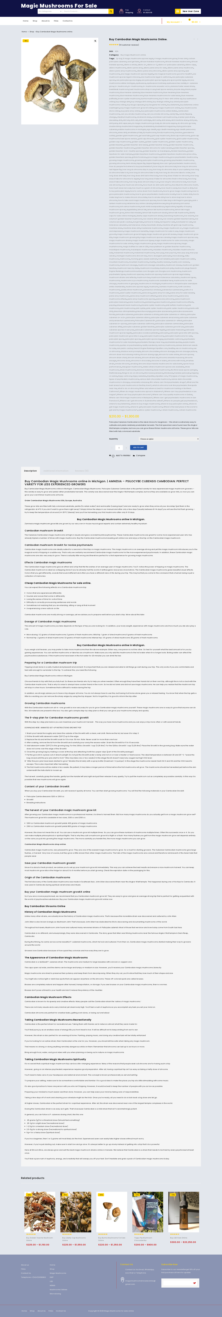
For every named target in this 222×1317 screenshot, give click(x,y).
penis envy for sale (160, 293)
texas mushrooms (162, 370)
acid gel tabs (133, 61)
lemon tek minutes (133, 212)
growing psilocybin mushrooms (149, 160)
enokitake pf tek (135, 132)
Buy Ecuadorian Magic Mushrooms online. (194, 39)
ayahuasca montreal (156, 83)
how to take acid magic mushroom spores (137, 200)
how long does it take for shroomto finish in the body (163, 179)
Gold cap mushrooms (180, 135)
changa (112, 117)
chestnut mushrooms (126, 117)
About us (25, 1265)
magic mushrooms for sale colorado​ (171, 240)
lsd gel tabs (138, 222)
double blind (115, 126)
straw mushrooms (128, 370)
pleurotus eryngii (143, 311)
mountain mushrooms (139, 262)
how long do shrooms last (165, 166)
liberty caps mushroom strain (150, 216)
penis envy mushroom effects (143, 296)
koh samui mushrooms (130, 206)
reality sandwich (149, 345)
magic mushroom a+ (172, 228)
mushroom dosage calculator (151, 265)
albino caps (190, 64)
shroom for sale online (169, 354)
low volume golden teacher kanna (178, 219)
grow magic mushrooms (158, 157)
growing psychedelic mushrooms (179, 160)
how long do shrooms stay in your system (171, 169)
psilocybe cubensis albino (138, 317)
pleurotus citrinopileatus (125, 311)
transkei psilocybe (182, 373)
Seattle (171, 348)
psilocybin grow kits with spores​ (183, 333)
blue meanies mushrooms (131, 95)
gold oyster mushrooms (187, 138)
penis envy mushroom (119, 296)
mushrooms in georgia (128, 283)
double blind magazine (131, 126)
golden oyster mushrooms (181, 142)
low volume (189, 216)
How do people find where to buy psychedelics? (130, 166)
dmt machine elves (180, 120)
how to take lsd (164, 200)
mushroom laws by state (128, 268)
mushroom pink (167, 268)
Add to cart (138, 447)
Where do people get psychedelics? (180, 400)
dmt (120, 120)
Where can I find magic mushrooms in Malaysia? (131, 397)
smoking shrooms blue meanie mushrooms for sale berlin (156, 363)
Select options (29, 1246)
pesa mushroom (162, 302)
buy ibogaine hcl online (155, 105)
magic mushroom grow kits (46, 523)
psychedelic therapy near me (150, 342)
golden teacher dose (158, 145)
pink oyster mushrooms (177, 308)
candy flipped (185, 114)
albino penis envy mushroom (180, 68)
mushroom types (188, 277)
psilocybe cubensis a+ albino (173, 314)
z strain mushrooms (187, 410)
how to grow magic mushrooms (177, 191)
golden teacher (116, 145)
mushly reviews (163, 262)
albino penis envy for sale (155, 68)
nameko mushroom (168, 286)
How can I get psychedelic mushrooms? (178, 163)
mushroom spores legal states (176, 274)
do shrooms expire (168, 123)
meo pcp (160, 253)
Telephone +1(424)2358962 (33, 1277)
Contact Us (67, 21)
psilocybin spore (116, 339)
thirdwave (168, 373)
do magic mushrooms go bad (145, 123)
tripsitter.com (162, 376)
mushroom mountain (149, 268)
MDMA (52, 1285)
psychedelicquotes (173, 342)
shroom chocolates (150, 351)
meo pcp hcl (170, 253)
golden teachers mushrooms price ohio (178, 154)
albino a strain (130, 64)
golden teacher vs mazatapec (156, 151)
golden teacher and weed (136, 145)
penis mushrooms (136, 302)
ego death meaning (166, 129)
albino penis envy (135, 68)
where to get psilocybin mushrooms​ (147, 407)
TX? (170, 376)
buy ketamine (173, 105)
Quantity (113, 439)
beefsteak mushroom (119, 89)
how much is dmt (185, 188)
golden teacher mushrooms (121, 148)
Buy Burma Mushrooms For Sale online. (197, 39)
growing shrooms (117, 163)
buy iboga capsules (136, 105)
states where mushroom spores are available (163, 367)
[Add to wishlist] (34, 1246)
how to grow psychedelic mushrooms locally (156, 194)
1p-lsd (119, 58)
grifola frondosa (139, 157)
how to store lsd (172, 197)
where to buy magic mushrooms (145, 404)
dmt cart (134, 120)
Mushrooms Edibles (58, 1289)
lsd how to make (151, 222)
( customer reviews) (129, 45)
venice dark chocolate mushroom (155, 379)
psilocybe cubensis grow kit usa (170, 326)
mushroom (114, 265)
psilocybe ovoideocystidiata (146, 333)
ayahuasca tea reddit (176, 83)
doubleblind (148, 126)
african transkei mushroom (152, 61)
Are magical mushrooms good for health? (173, 74)
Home (25, 21)
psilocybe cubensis (124, 314)
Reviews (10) (82, 470)
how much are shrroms (132, 185)
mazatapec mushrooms (141, 249)
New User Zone (191, 11)
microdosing (178, 256)
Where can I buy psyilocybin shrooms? (134, 394)
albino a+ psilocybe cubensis (171, 64)
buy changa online (161, 101)
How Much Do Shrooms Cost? (185, 185)
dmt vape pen (125, 123)
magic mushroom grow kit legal (131, 234)
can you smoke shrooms (158, 114)
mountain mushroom (118, 262)
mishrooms (125, 259)
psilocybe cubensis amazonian (165, 317)
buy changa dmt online (141, 101)
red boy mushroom (166, 345)
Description (30, 470)
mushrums (154, 286)
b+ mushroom (121, 86)
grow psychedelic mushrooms (183, 157)
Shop (35, 21)
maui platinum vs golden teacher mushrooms (169, 246)
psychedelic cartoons (173, 339)
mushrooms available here (161, 280)
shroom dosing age (149, 354)
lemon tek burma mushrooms (160, 209)
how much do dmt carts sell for (157, 185)
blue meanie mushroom (151, 92)
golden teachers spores (120, 157)
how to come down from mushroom (146, 191)
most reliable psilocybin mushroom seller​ (176, 259)
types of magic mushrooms (185, 376)
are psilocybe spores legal (128, 80)
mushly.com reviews (180, 262)
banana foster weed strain (183, 86)
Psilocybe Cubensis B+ (145, 320)
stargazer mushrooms (132, 367)
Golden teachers (178, 151)
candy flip (174, 114)
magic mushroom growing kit (126, 237)
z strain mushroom (169, 410)
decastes (113, 120)
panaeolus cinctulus (152, 289)
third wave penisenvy (154, 373)
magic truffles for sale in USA (136, 246)
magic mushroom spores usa (184, 237)
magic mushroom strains (120, 240)
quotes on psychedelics (130, 345)
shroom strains (134, 357)
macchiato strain (154, 225)
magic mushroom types (143, 240)
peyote (112, 305)
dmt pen (193, 120)
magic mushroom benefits (136, 231)
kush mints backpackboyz (152, 206)
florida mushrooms (165, 132)
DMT (52, 1277)
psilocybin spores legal (152, 339)
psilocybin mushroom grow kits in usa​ (126, 336)
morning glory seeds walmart (144, 259)
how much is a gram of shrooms (146, 188)
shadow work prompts (131, 351)
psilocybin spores (133, 339)
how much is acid (169, 188)
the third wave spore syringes (184, 370)
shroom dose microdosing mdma (124, 354)
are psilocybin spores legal (153, 80)
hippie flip (141, 163)
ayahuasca (141, 83)
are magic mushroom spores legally (137, 74)
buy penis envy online (130, 111)
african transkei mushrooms (177, 61)
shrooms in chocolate (141, 360)
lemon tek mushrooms (178, 212)
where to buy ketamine (119, 404)
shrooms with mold (176, 360)
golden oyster (138, 142)
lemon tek (142, 209)
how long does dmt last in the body (142, 175)
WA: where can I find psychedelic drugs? (168, 382)
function (178, 132)
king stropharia (173, 203)
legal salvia (170, 206)
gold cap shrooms (146, 138)
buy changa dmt (123, 101)
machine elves (115, 228)
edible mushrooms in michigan (132, 129)
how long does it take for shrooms (174, 175)
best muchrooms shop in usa (142, 89)
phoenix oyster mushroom (153, 305)
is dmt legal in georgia (181, 200)
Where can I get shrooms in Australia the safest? (141, 400)
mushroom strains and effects (122, 277)
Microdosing (55, 1293)
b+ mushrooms (135, 86)
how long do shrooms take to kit (144, 172)
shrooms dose (123, 360)
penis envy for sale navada (182, 293)
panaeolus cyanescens (172, 289)
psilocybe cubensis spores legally (150, 330)
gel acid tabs (145, 135)
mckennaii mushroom (123, 253)
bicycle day (179, 89)
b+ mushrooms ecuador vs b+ (156, 86)
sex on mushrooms (184, 348)
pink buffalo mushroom (176, 305)
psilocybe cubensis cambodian (169, 323)
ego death (151, 129)
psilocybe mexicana (175, 330)
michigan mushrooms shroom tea (132, 256)
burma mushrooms (149, 98)
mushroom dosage (128, 265)
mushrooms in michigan (149, 283)
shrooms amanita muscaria (171, 357)
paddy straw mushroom (131, 289)
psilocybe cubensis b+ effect (169, 320)
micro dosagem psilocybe (160, 256)
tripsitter (151, 376)
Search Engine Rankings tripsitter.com (151, 348)
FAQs (56, 21)
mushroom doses (174, 265)
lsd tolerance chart (137, 225)
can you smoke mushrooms (133, 114)
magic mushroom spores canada (155, 237)
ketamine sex (159, 203)
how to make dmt (184, 194)
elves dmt (122, 132)
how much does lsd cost (120, 188)
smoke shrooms (122, 363)
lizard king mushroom (173, 216)
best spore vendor (164, 89)
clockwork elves (144, 117)
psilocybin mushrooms (154, 336)
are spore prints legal (176, 80)
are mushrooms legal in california (156, 77)
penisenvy (150, 302)
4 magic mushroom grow (165, 58)
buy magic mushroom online (167, 108)
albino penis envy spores (173, 71)
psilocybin (164, 333)
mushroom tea (143, 277)
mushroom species (135, 274)
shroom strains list (150, 357)
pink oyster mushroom (156, 308)
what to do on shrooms (128, 388)
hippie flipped (152, 163)
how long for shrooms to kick (173, 182)
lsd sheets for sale (184, 222)
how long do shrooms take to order (175, 172)
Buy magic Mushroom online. (133, 55)
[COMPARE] (44, 1246)
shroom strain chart (118, 357)
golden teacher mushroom (181, 145)
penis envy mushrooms (167, 296)
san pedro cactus (125, 348)
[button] (95, 41)
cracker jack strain (186, 117)
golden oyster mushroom (156, 142)
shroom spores (187, 354)
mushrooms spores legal (137, 286)
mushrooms (114, 280)
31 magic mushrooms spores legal (138, 58)
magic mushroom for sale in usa (163, 231)
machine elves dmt (132, 228)
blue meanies (169, 92)
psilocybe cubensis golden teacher (139, 326)
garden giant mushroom (127, 135)
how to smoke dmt (156, 197)
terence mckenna (145, 370)
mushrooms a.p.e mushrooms (134, 280)
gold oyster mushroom (165, 138)
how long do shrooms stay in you (137, 169)
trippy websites (139, 376)
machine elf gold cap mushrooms (178, 225)
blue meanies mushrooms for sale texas (162, 95)
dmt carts (156, 120)
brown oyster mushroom (129, 98)
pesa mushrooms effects (182, 302)
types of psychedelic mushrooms (124, 379)
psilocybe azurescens (162, 311)
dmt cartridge (145, 120)
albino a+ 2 (152, 64)
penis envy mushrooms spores (141, 299)
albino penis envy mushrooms (122, 71)
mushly (152, 262)
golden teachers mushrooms (146, 154)
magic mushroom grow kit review (162, 234)
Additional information (55, 470)
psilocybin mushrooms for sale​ (178, 336)
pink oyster (141, 308)
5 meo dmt (183, 58)
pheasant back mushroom (128, 305)
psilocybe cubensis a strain (146, 314)
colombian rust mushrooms (164, 117)
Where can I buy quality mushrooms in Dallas (172, 394)
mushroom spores (153, 274)
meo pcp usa (183, 253)
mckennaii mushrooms (144, 253)
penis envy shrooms (165, 299)
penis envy (147, 293)
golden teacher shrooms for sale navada (153, 148)
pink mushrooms (127, 308)
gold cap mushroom (160, 135)
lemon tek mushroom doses (155, 212)
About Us (46, 21)
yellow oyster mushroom (149, 410)
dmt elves (166, 120)
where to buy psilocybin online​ (174, 404)
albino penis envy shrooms (149, 71)
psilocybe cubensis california (141, 323)
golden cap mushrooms (120, 142)
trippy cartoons (125, 376)
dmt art (126, 120)
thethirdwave (115, 373)
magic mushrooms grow (145, 243)
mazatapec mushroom (119, 249)
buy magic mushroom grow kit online (137, 108)
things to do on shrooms (133, 373)
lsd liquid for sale (167, 222)
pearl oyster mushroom (130, 293)
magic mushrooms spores (169, 243)
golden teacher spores (183, 148)
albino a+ (142, 64)
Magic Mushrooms (58, 1273)
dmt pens (113, 123)
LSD (51, 1281)
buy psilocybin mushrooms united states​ (159, 111)
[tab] (30, 471)
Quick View (39, 1246)
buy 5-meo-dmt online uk (170, 98)
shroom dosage (167, 351)
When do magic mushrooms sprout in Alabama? (141, 391)
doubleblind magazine (165, 126)
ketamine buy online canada (139, 203)
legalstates (132, 209)
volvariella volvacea (140, 382)
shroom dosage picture (186, 351)
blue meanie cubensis (130, 92)
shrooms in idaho (159, 360)
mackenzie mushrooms (152, 228)
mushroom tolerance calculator (165, 277)
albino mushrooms (117, 68)
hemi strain (131, 163)
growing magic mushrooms (121, 160)
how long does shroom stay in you (144, 182)
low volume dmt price (152, 219)
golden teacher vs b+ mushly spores (125, 151)
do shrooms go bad (186, 123)
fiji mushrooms (149, 132)
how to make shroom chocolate (132, 197)
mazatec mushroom (162, 249)
